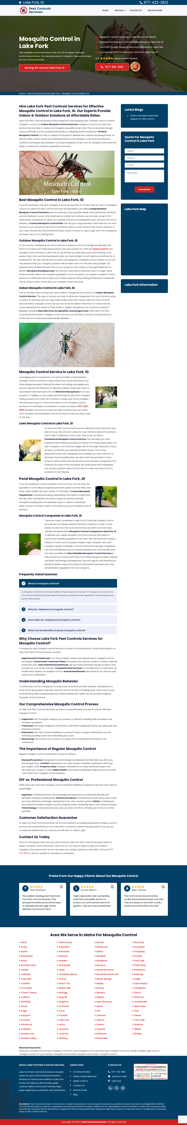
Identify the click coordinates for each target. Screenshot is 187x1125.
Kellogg (63, 992)
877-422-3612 (156, 2)
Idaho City (64, 983)
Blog (75, 1094)
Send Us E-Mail (119, 1076)
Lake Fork (64, 1019)
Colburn (25, 997)
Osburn (100, 1019)
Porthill (138, 956)
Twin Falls (139, 1019)
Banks (24, 951)
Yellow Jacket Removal (84, 1076)
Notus (99, 1006)
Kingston (64, 1001)
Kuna (61, 1010)
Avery (24, 946)
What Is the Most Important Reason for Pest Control (144, 117)
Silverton (139, 997)
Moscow (101, 965)
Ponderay (139, 951)
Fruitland (26, 1029)
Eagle (24, 1010)
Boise (24, 960)
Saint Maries (140, 983)
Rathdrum (139, 969)
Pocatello (139, 946)
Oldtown (101, 1015)
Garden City (27, 1033)
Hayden (63, 960)
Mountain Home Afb (107, 974)
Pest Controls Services (94, 1122)
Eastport (25, 1015)
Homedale (64, 965)
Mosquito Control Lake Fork (75, 93)
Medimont (102, 946)
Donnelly (26, 1001)
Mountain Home (105, 969)
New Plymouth (104, 1001)
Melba (99, 951)
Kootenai (64, 1006)
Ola (98, 1010)
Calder (24, 969)
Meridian (101, 956)
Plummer (139, 942)
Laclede (63, 1015)
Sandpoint (140, 988)
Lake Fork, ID (33, 2)
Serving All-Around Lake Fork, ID (44, 68)
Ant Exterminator (81, 1071)
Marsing (63, 1038)
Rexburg (138, 974)
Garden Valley (29, 1038)
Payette (100, 1029)
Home (105, 10)
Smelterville (140, 1001)
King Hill (63, 997)
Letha (62, 1024)
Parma (100, 1024)
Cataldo (25, 983)
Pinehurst (101, 1033)
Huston (63, 978)
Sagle (137, 978)
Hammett (64, 951)
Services (119, 10)
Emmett (25, 1019)
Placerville (101, 1038)
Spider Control (80, 1081)
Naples (100, 997)
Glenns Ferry (65, 942)
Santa (137, 992)
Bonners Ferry (28, 965)
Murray (100, 988)
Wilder (137, 1029)
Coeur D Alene (29, 992)
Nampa (100, 992)
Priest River (140, 965)
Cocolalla (26, 988)
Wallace (138, 1024)
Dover (24, 1006)
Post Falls (139, 960)
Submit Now (144, 189)
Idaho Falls (65, 988)
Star (136, 1010)
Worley (138, 1033)
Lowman (63, 1033)
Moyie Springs (104, 978)
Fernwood (26, 1024)
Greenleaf (64, 946)
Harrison (63, 956)
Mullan (100, 983)
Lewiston (63, 1029)
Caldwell (25, 974)
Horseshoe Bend (68, 974)
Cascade (26, 978)
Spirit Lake (139, 1006)
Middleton (101, 960)
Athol (24, 942)
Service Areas (155, 10)
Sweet (137, 1015)
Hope (62, 969)
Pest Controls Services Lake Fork (43, 93)
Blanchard (26, 956)
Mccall (100, 942)
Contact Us (136, 10)
